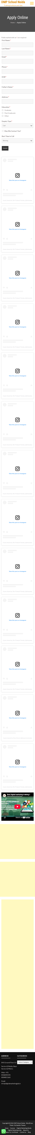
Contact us (23, 1132)
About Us (26, 1130)
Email (4, 57)
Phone (4, 67)
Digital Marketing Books (24, 1128)
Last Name (6, 49)
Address (5, 97)
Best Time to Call (8, 136)
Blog (29, 1132)
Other (6, 116)
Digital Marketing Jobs (15, 1130)
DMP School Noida (13, 2)
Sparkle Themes (21, 1125)
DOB (4, 77)
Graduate (7, 110)
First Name (6, 40)
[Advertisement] (17, 841)
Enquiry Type (7, 121)
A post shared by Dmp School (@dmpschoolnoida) (17, 738)
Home (6, 1128)
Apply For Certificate (12, 1132)
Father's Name (7, 87)
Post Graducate (10, 113)
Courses (12, 1128)
